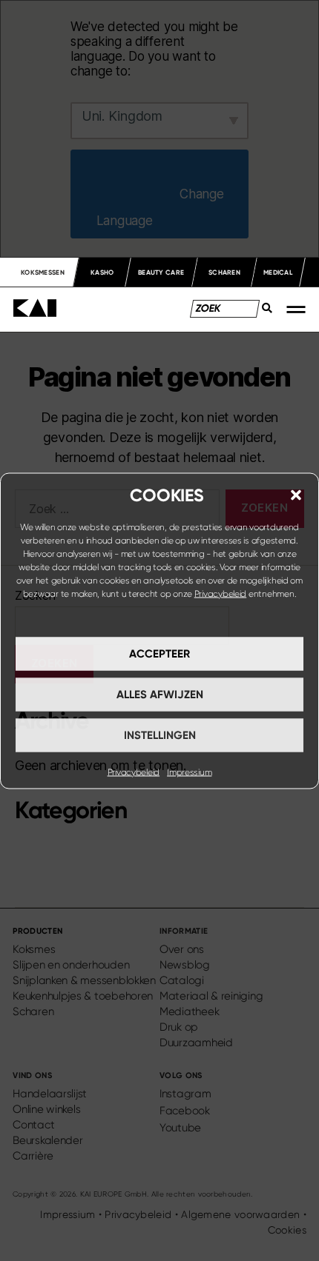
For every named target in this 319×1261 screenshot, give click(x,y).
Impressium (189, 771)
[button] (296, 494)
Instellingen (160, 735)
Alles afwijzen (159, 694)
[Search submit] (262, 312)
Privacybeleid (220, 593)
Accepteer (159, 653)
